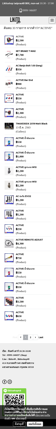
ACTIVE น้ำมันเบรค (25, 138)
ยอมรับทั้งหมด (35, 424)
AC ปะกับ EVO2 (23, 196)
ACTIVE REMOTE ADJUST (29, 239)
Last (41, 337)
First (15, 337)
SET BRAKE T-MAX (26, 51)
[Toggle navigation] (52, 20)
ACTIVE (20, 36)
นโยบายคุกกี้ (21, 418)
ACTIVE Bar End (24, 80)
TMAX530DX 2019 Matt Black (31, 123)
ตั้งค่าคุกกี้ (19, 424)
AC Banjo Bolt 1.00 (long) (29, 65)
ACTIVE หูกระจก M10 (26, 167)
